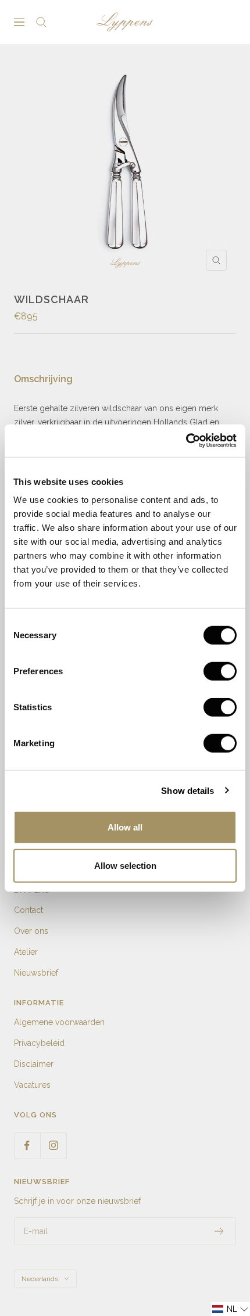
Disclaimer (33, 1064)
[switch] (220, 671)
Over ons (31, 931)
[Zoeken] (41, 22)
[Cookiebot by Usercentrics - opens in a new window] (186, 440)
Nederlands (40, 1279)
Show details (187, 790)
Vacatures (32, 1085)
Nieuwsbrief (36, 972)
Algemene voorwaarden (59, 1022)
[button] (230, 1309)
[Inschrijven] (219, 1231)
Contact (28, 910)
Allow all (125, 827)
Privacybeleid (39, 1043)
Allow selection (125, 865)
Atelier (26, 952)
